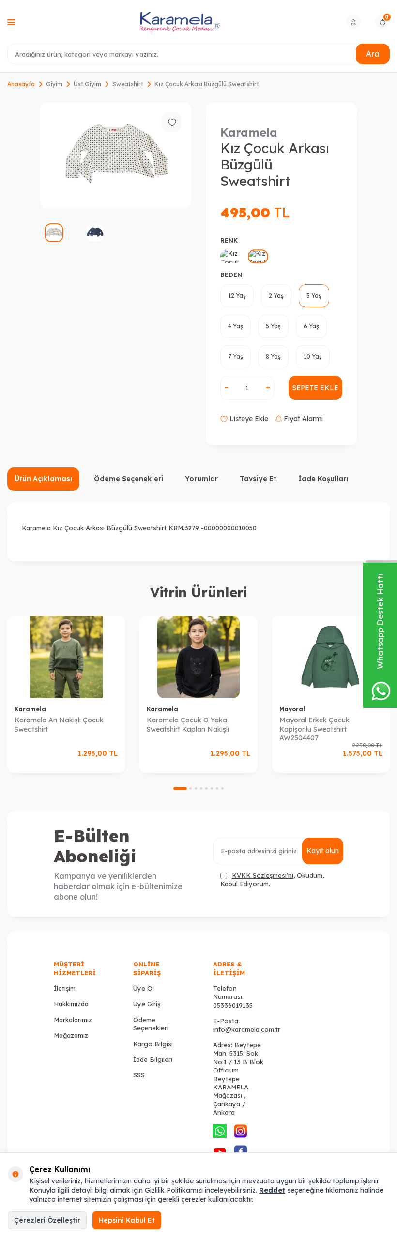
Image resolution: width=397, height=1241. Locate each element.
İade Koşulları (323, 479)
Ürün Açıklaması (43, 479)
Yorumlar (201, 479)
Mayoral (292, 709)
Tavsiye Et (258, 479)
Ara (373, 54)
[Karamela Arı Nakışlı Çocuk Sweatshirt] (66, 657)
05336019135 (233, 1005)
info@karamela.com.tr (246, 1029)
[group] (115, 155)
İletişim (65, 988)
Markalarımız (73, 1020)
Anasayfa (21, 84)
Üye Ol (143, 988)
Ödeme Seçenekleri (128, 479)
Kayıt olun (322, 850)
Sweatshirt (127, 84)
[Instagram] (240, 1131)
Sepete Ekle (315, 387)
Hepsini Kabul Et (127, 1220)
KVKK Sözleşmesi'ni (262, 875)
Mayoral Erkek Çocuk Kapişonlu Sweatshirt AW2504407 (314, 729)
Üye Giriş (146, 1004)
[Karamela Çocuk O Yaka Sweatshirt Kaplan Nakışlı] (198, 657)
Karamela (248, 132)
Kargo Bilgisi (153, 1044)
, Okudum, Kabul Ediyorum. (272, 880)
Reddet (272, 1190)
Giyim (54, 84)
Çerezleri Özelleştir (47, 1220)
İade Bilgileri (152, 1059)
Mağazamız (71, 1035)
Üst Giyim (87, 84)
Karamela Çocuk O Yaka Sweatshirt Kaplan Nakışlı (188, 725)
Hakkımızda (71, 1004)
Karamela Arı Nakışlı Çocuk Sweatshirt (59, 725)
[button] (180, 788)
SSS (139, 1075)
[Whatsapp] (220, 1131)
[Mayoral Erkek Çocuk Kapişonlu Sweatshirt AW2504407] (331, 657)
